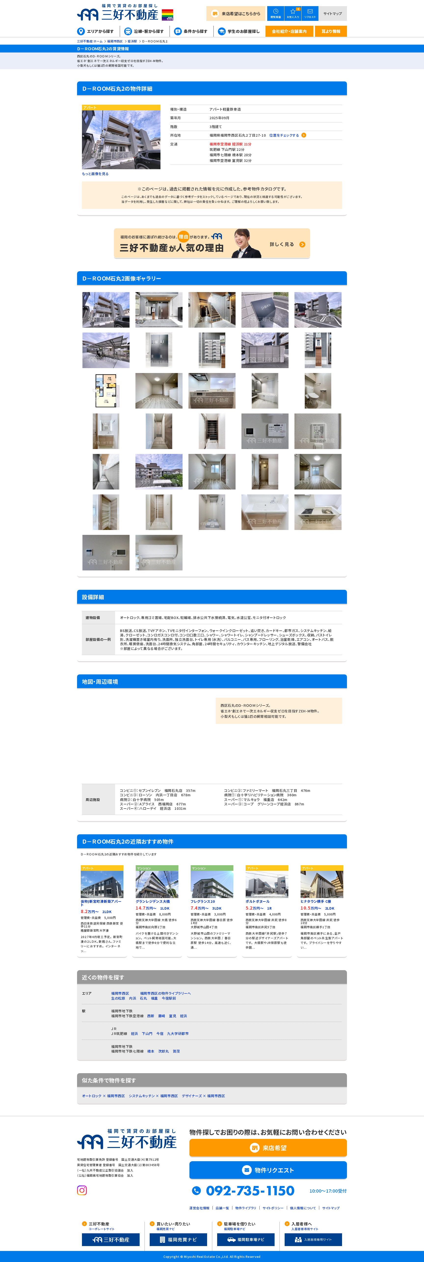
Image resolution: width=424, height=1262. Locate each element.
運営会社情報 (199, 1208)
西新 (150, 1015)
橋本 (150, 1051)
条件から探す (195, 31)
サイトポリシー (273, 1208)
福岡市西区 (120, 993)
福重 (154, 998)
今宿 (159, 1033)
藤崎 (161, 1015)
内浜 (132, 998)
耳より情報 (331, 31)
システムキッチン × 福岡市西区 (153, 1095)
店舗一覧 (222, 1208)
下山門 (147, 1033)
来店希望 (241, 13)
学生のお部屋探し (244, 31)
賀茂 (176, 1051)
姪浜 (183, 1015)
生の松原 (118, 998)
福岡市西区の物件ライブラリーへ (165, 993)
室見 (172, 1015)
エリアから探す (100, 31)
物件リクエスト (274, 1170)
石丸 (143, 998)
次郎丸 (163, 1051)
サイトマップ (332, 13)
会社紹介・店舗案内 (289, 31)
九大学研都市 (178, 1033)
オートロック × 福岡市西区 (103, 1095)
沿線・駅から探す (149, 31)
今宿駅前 (169, 998)
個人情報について (303, 1208)
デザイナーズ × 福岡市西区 (203, 1095)
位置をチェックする (284, 135)
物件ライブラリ (245, 1208)
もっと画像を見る (95, 173)
